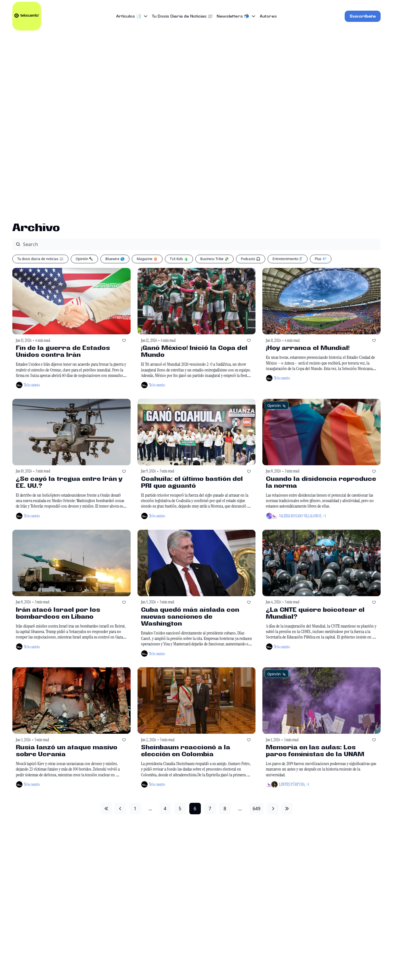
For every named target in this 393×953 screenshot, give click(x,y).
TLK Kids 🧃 (179, 258)
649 (256, 808)
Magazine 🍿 (147, 258)
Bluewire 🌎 (115, 258)
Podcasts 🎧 (250, 258)
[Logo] (26, 16)
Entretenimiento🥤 (287, 258)
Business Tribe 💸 (214, 258)
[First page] (106, 808)
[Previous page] (120, 808)
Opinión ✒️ (84, 258)
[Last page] (287, 808)
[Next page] (273, 808)
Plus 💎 (321, 258)
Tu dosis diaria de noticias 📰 (40, 258)
